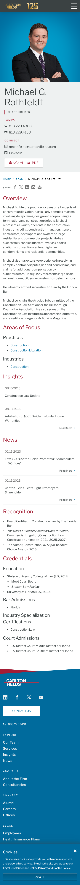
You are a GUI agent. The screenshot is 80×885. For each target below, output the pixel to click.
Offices (9, 815)
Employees (12, 833)
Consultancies (14, 785)
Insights (9, 755)
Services (10, 748)
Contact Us (21, 711)
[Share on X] (21, 187)
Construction (19, 345)
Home (7, 179)
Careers (9, 809)
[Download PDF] (39, 187)
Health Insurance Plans (21, 839)
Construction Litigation (26, 350)
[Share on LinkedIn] (27, 187)
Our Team (10, 742)
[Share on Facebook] (15, 187)
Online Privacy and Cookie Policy (50, 867)
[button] (75, 850)
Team (19, 179)
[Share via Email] (33, 187)
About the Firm (15, 779)
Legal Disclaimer (13, 867)
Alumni (8, 803)
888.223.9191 (17, 724)
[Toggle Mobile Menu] (74, 6)
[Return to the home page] (21, 6)
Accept (40, 876)
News (7, 761)
